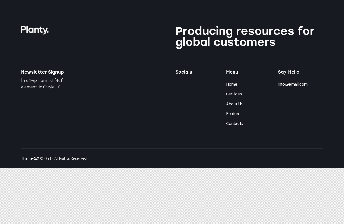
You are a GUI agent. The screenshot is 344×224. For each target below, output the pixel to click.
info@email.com (293, 84)
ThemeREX (30, 158)
